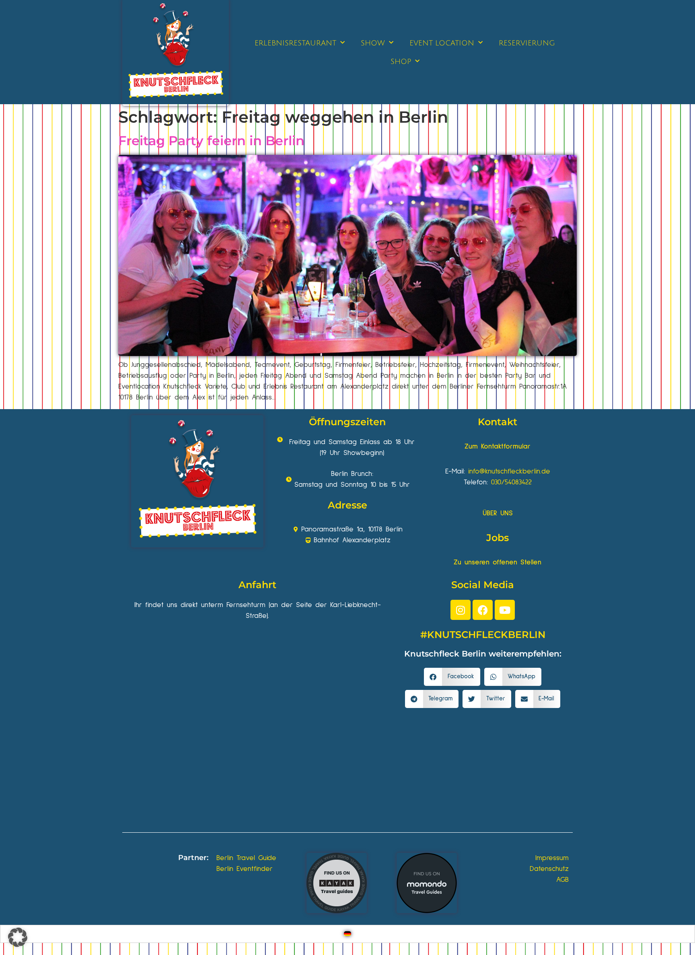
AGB (562, 879)
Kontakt (497, 422)
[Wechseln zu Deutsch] (347, 934)
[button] (452, 677)
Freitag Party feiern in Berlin (211, 140)
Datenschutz (549, 869)
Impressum (552, 858)
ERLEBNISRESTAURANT (295, 43)
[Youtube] (505, 610)
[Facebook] (483, 610)
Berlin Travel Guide (246, 858)
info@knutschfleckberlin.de (509, 471)
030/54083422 (511, 482)
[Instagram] (460, 610)
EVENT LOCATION (441, 43)
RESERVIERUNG (527, 43)
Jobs (497, 537)
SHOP (401, 62)
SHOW (373, 43)
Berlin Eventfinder (244, 869)
